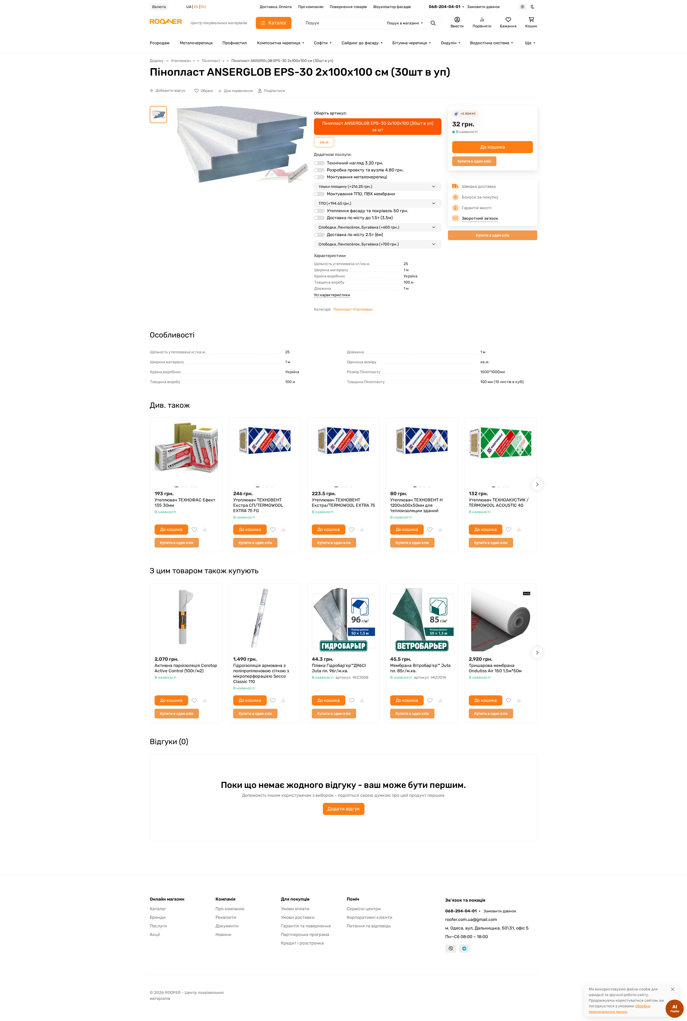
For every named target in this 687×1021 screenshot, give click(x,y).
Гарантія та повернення (306, 925)
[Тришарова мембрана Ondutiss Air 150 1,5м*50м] (500, 619)
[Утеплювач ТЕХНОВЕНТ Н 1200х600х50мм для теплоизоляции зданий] (422, 454)
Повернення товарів (348, 7)
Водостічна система (489, 43)
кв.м (324, 142)
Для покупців (295, 899)
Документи (227, 925)
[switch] (319, 163)
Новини (223, 934)
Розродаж (160, 43)
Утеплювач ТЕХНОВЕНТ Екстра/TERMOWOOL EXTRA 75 (343, 502)
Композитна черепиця (278, 43)
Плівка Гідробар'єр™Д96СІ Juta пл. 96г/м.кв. (339, 668)
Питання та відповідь (369, 925)
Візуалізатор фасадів (392, 7)
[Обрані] (194, 529)
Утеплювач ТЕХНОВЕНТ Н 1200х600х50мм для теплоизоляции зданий (416, 505)
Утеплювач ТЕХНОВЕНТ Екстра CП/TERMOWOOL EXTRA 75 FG (258, 505)
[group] (242, 185)
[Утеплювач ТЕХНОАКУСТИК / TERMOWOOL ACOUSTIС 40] (500, 454)
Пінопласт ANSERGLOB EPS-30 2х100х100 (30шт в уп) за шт (377, 126)
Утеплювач (363, 309)
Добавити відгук (170, 90)
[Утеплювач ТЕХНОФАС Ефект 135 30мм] (186, 454)
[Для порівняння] (204, 529)
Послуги (158, 925)
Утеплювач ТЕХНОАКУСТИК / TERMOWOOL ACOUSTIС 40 (499, 502)
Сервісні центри (364, 908)
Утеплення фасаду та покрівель (367, 210)
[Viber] (450, 948)
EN (196, 7)
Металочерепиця (196, 43)
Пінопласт (342, 309)
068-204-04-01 (444, 6)
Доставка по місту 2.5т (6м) (355, 234)
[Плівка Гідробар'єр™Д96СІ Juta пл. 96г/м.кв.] (343, 619)
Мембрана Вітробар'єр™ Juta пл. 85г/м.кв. (420, 668)
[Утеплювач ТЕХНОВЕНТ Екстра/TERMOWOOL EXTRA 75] (343, 454)
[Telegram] (464, 948)
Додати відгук (343, 809)
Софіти (321, 43)
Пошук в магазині (403, 23)
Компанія (225, 899)
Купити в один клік (474, 161)
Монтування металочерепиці (357, 176)
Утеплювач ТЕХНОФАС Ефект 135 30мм (185, 502)
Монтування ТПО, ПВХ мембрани (361, 193)
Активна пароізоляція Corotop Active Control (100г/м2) (186, 668)
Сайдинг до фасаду (360, 43)
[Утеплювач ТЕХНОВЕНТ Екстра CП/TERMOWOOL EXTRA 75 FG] (265, 454)
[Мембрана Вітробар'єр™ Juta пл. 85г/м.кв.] (422, 619)
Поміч (353, 899)
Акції (155, 934)
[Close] (672, 989)
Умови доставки (298, 917)
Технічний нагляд (355, 163)
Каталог (158, 908)
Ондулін (448, 43)
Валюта (159, 7)
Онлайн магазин (167, 899)
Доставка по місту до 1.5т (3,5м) (360, 217)
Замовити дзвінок (483, 7)
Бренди (158, 917)
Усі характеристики (332, 295)
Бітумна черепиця (409, 43)
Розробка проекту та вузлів (365, 169)
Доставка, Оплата (276, 7)
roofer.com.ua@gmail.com (471, 919)
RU (203, 7)
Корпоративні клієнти (369, 917)
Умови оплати (295, 908)
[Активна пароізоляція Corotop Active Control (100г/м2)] (186, 619)
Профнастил (234, 43)
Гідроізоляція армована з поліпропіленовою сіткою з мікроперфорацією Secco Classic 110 (261, 673)
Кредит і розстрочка (302, 943)
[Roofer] (166, 22)
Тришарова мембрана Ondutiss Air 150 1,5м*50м (495, 668)
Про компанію (310, 7)
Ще (528, 43)
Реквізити (225, 917)
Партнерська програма (305, 934)
